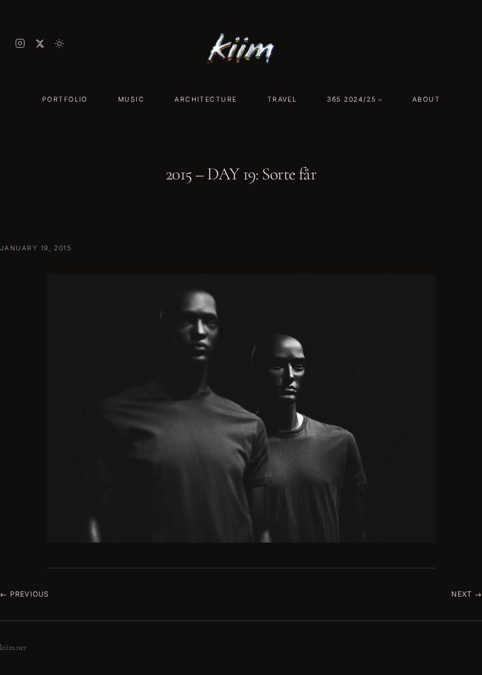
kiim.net (13, 647)
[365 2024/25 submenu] (380, 99)
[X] (40, 43)
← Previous (24, 594)
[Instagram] (20, 43)
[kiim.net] (240, 43)
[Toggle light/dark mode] (59, 43)
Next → (466, 594)
